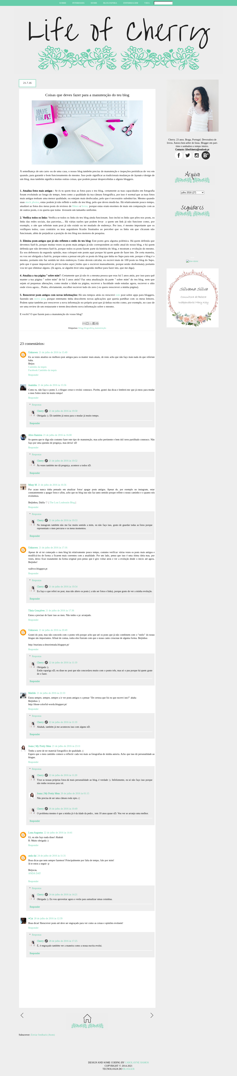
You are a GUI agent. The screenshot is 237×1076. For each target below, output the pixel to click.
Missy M (32, 485)
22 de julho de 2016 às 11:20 (63, 775)
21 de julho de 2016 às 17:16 (53, 547)
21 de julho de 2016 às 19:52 (63, 460)
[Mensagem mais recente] (22, 1017)
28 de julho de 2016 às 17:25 (63, 941)
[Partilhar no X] (90, 323)
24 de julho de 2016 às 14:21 (63, 894)
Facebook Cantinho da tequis (42, 370)
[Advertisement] (56, 1053)
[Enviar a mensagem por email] (84, 323)
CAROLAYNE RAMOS (137, 1062)
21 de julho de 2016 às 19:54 (63, 586)
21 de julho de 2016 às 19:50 (63, 411)
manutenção (100, 328)
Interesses (78, 3)
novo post (39, 298)
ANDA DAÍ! (34, 873)
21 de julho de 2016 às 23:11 (66, 746)
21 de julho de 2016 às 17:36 (60, 610)
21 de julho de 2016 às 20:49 (53, 630)
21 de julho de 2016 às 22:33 (51, 693)
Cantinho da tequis (37, 367)
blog (80, 328)
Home (94, 3)
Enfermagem (130, 3)
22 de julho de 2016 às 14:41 (58, 832)
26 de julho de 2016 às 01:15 (75, 793)
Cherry (40, 411)
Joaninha (32, 385)
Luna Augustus (35, 832)
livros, (85, 206)
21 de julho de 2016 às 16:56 (52, 485)
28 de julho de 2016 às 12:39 (48, 918)
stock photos (32, 202)
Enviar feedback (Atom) (43, 1035)
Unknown (33, 352)
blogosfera (89, 328)
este (118, 295)
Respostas (36, 404)
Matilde (32, 693)
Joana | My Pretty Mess (39, 746)
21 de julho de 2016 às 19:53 (63, 520)
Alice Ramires (35, 435)
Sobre (62, 3)
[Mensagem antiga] (152, 1017)
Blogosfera (110, 3)
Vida (147, 3)
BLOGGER (128, 1069)
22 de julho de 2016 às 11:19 (63, 662)
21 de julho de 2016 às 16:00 (57, 435)
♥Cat (30, 918)
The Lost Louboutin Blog (62, 502)
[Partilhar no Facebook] (94, 323)
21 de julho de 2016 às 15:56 (52, 385)
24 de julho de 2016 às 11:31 (51, 855)
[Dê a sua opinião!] (87, 323)
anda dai (32, 855)
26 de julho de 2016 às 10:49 (63, 808)
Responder (33, 375)
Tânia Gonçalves (36, 610)
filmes (75, 206)
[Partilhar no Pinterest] (97, 323)
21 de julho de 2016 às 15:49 (53, 352)
